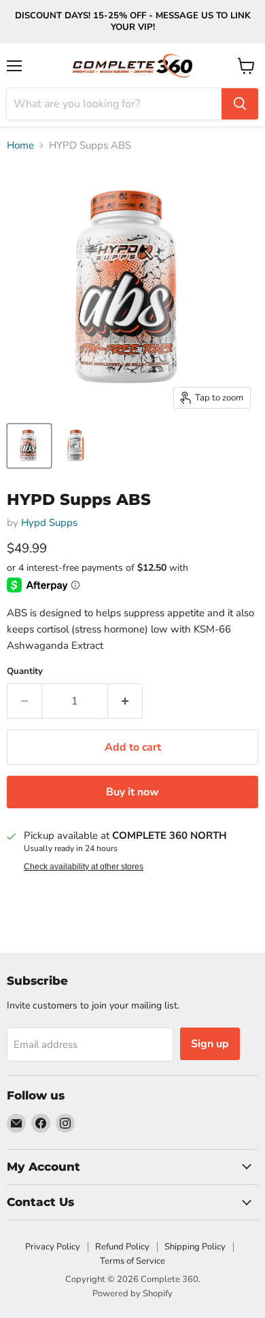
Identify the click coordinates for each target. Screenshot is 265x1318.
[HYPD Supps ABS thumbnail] (29, 446)
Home (20, 145)
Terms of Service (132, 1261)
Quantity (25, 671)
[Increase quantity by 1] (125, 701)
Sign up (210, 1043)
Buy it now (132, 792)
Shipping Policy (195, 1247)
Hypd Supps (49, 522)
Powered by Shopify (132, 1293)
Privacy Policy (52, 1247)
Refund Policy (122, 1247)
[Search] (240, 103)
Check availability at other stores (83, 866)
